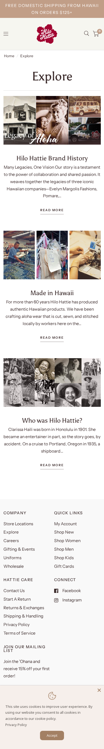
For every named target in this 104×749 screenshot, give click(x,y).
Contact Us (14, 590)
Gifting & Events (19, 549)
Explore (11, 532)
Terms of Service (19, 633)
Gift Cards (64, 566)
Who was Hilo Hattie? (52, 420)
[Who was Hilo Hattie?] (52, 382)
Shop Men (64, 549)
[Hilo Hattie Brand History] (52, 120)
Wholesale (13, 566)
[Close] (99, 690)
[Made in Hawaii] (52, 255)
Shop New (64, 532)
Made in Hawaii (52, 293)
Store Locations (18, 523)
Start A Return (17, 599)
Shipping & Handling (23, 616)
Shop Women (67, 540)
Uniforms (12, 557)
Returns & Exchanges (23, 607)
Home (9, 56)
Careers (11, 540)
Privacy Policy (16, 624)
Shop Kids (64, 557)
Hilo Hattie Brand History (52, 158)
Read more (52, 210)
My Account (65, 523)
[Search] (86, 33)
